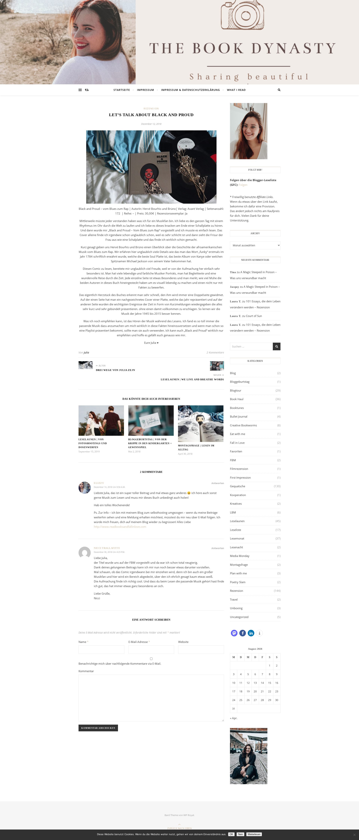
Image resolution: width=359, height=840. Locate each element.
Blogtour (235, 390)
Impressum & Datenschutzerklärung (190, 90)
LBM (233, 512)
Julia (86, 352)
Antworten (217, 483)
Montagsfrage (239, 564)
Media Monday (239, 556)
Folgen (243, 185)
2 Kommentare (215, 352)
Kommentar (86, 671)
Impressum (145, 90)
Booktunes (237, 408)
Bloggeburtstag (239, 381)
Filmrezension (239, 469)
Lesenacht (236, 547)
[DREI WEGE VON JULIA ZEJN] (86, 365)
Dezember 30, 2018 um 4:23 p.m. (109, 552)
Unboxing (236, 608)
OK (231, 834)
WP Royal (188, 815)
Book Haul (236, 399)
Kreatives (236, 503)
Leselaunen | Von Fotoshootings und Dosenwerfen (93, 443)
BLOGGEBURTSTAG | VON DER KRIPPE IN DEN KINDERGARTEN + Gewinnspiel (150, 443)
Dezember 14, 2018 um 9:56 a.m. (109, 487)
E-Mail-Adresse (139, 642)
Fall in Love (237, 443)
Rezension (151, 108)
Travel (234, 599)
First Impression (240, 477)
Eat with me (237, 434)
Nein (240, 834)
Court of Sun (254, 316)
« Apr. (233, 718)
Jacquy (234, 286)
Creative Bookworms (243, 425)
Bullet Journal (238, 416)
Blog (233, 373)
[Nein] (354, 835)
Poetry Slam (238, 582)
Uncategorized (239, 617)
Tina (233, 272)
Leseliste (235, 530)
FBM (233, 460)
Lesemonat (237, 538)
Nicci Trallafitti (107, 548)
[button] (234, 633)
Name (83, 642)
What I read (236, 90)
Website (183, 642)
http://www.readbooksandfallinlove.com (120, 526)
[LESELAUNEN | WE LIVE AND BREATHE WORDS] (217, 366)
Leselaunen (237, 521)
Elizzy (99, 483)
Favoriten (236, 451)
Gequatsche (237, 486)
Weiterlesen (254, 834)
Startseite (121, 90)
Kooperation (238, 495)
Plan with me (238, 573)
